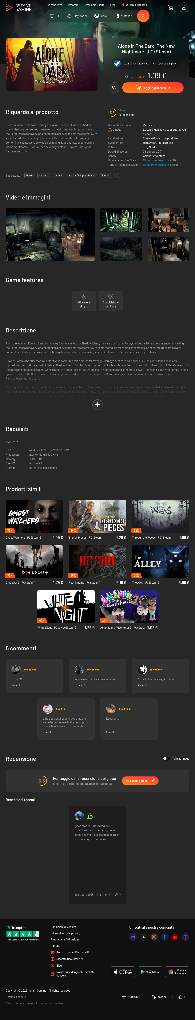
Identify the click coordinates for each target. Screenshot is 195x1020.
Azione (147, 156)
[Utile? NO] (116, 894)
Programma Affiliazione (65, 939)
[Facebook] (164, 937)
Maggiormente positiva (157, 160)
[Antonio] (142, 669)
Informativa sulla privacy (65, 933)
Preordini (73, 4)
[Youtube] (175, 937)
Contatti (56, 945)
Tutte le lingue (180, 758)
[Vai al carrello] (170, 7)
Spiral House (165, 142)
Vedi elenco (150, 125)
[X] (143, 937)
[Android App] (150, 971)
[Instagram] (154, 937)
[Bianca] (48, 709)
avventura (44, 175)
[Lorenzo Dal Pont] (111, 709)
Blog (113, 4)
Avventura (159, 156)
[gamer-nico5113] (79, 816)
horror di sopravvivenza (82, 175)
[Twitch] (185, 937)
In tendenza (55, 4)
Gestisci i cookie (16, 996)
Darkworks (149, 142)
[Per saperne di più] (97, 852)
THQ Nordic (150, 147)
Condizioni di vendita (63, 926)
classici (105, 175)
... (116, 175)
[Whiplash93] (79, 669)
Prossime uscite (95, 4)
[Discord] (133, 937)
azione (59, 175)
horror (30, 175)
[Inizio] (18, 8)
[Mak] (16, 669)
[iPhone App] (123, 971)
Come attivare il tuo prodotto (160, 138)
